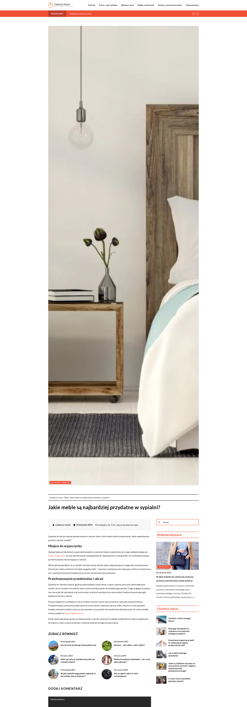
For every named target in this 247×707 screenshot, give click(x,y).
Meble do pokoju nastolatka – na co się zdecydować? (132, 660)
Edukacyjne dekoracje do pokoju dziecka (175, 577)
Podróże (91, 5)
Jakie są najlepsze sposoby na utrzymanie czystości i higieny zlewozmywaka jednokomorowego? (182, 667)
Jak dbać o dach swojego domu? (179, 619)
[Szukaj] (159, 522)
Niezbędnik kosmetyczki (80, 13)
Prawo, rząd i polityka (108, 5)
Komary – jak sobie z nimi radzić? (129, 645)
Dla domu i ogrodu (60, 482)
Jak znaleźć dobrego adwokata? (177, 654)
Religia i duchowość (146, 5)
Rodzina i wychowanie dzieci (170, 5)
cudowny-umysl (62, 525)
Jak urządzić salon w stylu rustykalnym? (126, 674)
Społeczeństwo (192, 5)
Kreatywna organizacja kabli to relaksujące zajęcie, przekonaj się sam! (181, 642)
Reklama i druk (127, 5)
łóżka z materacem (56, 555)
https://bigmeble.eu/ (74, 613)
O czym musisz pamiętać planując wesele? (179, 679)
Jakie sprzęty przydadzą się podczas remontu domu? (77, 660)
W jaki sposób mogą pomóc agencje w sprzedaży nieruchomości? (78, 674)
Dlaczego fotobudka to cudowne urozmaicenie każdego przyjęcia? (178, 631)
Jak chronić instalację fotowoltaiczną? (78, 645)
